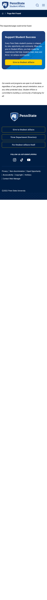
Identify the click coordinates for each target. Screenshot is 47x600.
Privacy (5, 171)
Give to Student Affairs (23, 62)
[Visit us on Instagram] (14, 160)
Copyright (19, 175)
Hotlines (28, 175)
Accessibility (8, 175)
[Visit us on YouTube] (28, 160)
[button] (37, 5)
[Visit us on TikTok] (21, 160)
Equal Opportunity (34, 171)
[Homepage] (3, 13)
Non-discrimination (17, 171)
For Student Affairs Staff (23, 145)
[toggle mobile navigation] (43, 5)
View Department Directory (23, 137)
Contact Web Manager (11, 179)
